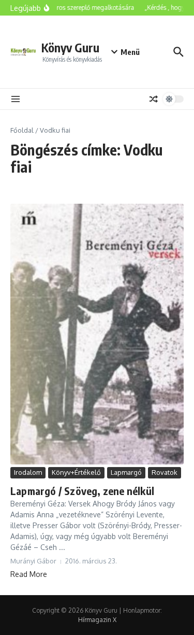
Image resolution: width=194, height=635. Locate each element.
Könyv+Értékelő (76, 472)
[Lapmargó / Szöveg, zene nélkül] (97, 334)
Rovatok (164, 472)
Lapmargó (126, 472)
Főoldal (22, 130)
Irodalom (28, 472)
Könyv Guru (70, 47)
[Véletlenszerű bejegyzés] (154, 99)
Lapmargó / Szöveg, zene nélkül (82, 490)
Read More (28, 574)
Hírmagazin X (97, 620)
